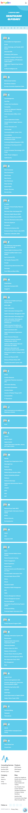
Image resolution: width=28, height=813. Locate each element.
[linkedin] (20, 805)
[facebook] (10, 805)
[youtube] (14, 805)
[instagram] (17, 805)
